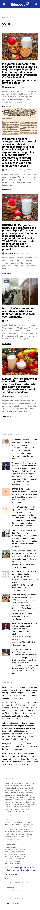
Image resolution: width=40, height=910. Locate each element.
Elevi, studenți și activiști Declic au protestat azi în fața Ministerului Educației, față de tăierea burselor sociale (20, 746)
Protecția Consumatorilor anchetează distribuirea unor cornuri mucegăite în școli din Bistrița (18, 312)
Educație (8, 351)
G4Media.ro (9, 321)
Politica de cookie (10, 874)
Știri (6, 37)
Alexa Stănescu (10, 87)
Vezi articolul (6, 107)
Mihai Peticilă (9, 396)
